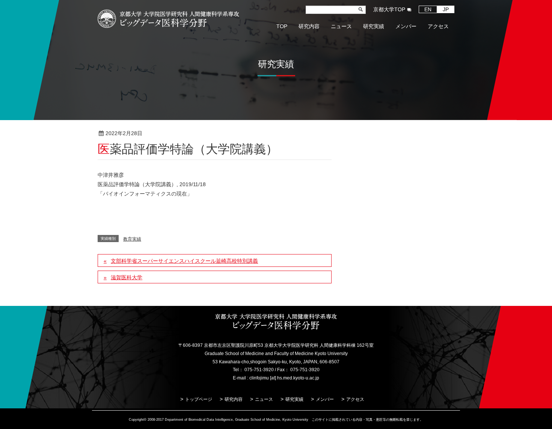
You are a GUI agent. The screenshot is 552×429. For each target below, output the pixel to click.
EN (427, 9)
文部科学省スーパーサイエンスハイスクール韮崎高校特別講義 (184, 261)
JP (446, 9)
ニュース (264, 399)
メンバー (325, 399)
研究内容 (234, 399)
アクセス (355, 399)
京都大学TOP (389, 9)
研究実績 (294, 399)
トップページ (198, 399)
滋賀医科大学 (126, 277)
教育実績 (171, 133)
